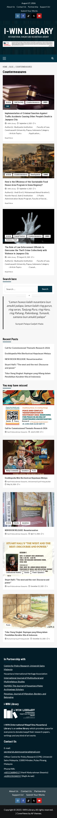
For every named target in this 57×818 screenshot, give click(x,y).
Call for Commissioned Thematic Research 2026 (27, 348)
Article (8, 102)
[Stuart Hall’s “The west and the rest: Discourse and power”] (28, 559)
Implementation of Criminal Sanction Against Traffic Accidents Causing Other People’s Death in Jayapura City (28, 116)
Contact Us (21, 7)
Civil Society (18, 102)
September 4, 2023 (25, 189)
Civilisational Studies (13, 572)
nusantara (25, 471)
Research (25, 421)
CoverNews (22, 813)
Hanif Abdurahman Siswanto (17, 432)
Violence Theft (11, 240)
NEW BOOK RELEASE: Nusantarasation (23, 359)
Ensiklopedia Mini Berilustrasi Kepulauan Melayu (28, 353)
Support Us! (45, 7)
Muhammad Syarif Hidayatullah (39, 482)
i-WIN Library (28, 31)
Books (16, 523)
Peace (16, 421)
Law (7, 106)
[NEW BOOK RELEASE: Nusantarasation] (28, 509)
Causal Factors (19, 236)
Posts (34, 471)
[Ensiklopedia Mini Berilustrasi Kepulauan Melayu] (28, 457)
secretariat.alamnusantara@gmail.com (22, 751)
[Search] (52, 58)
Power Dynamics (38, 572)
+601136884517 (12, 772)
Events (8, 421)
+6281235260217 (12, 776)
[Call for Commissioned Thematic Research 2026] (28, 407)
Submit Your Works (29, 11)
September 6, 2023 (25, 123)
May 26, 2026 (11, 484)
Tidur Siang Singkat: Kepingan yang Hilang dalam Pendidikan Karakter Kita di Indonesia (27, 375)
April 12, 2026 (35, 534)
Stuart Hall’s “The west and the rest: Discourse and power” (26, 366)
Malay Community (12, 471)
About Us (11, 7)
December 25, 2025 (37, 586)
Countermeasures (33, 102)
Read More (9, 138)
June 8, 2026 (35, 432)
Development (35, 175)
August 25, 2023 (24, 257)
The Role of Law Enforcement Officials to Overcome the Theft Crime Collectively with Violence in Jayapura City (26, 250)
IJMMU (45, 102)
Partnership (33, 7)
